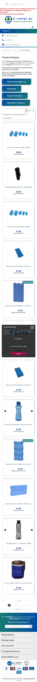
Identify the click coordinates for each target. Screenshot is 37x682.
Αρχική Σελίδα (6, 50)
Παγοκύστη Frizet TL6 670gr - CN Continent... (18, 464)
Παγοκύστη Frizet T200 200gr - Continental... (18, 266)
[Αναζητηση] (7, 3)
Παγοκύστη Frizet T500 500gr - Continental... (18, 385)
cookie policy (17, 332)
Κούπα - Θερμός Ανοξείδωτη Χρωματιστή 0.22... (18, 583)
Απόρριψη (18, 339)
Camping (15, 50)
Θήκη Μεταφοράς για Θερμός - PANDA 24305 (18, 187)
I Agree (18, 354)
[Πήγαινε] (30, 626)
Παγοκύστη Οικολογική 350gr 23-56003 (18, 226)
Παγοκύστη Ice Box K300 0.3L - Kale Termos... (18, 504)
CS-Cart (18, 680)
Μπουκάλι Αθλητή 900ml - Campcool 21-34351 (18, 424)
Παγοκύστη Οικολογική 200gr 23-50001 (18, 147)
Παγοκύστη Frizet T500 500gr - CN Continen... (18, 306)
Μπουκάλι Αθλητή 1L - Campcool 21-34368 (18, 543)
